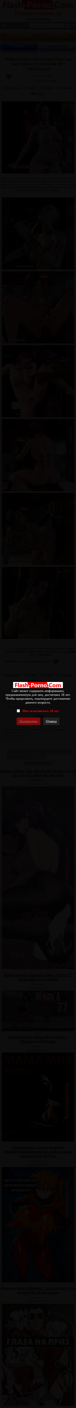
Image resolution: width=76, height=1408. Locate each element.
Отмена (51, 721)
